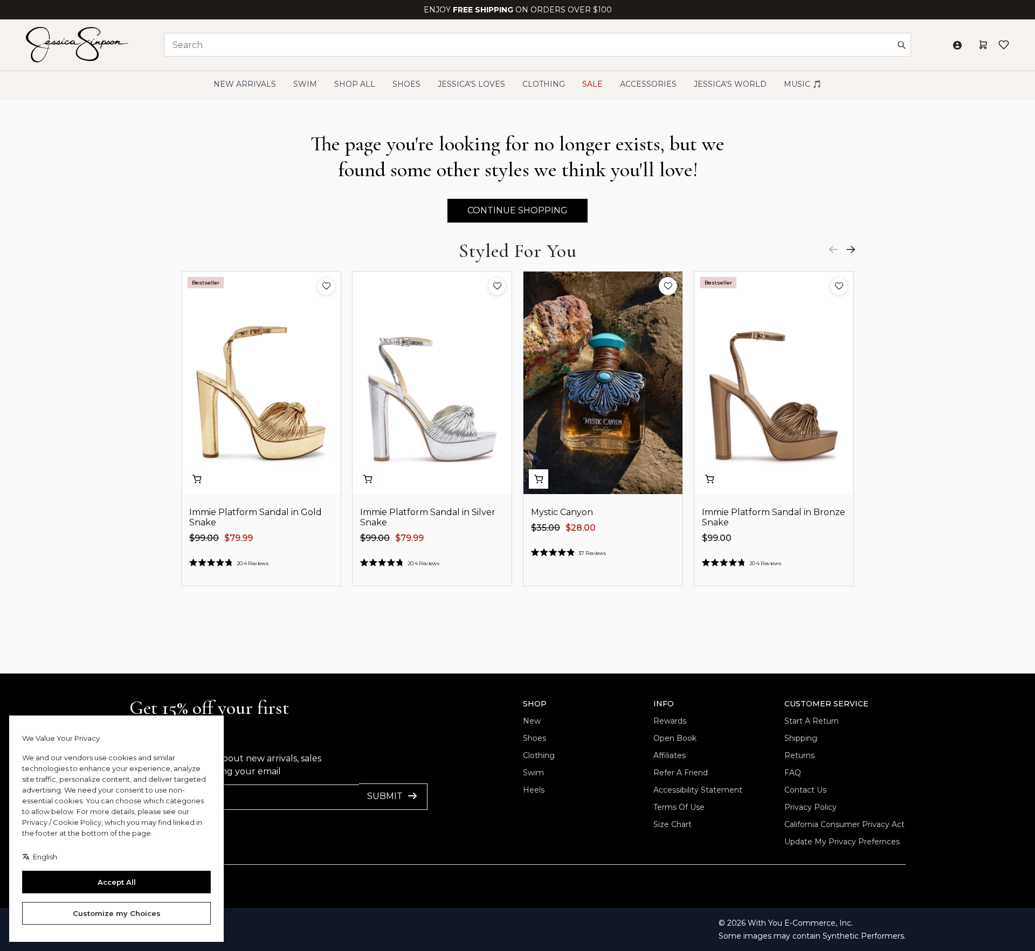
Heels (533, 790)
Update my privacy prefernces (842, 841)
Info (663, 704)
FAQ (792, 773)
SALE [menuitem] (592, 84)
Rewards (669, 721)
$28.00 (580, 528)
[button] (326, 286)
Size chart (672, 824)
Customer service (826, 704)
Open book (674, 738)
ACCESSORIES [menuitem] (648, 84)
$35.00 (545, 528)
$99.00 (204, 538)
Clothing (539, 755)
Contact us (805, 790)
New (532, 721)
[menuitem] (730, 84)
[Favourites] (1003, 44)
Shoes (534, 738)
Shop (535, 704)
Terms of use (679, 807)
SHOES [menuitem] (406, 84)
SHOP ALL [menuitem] (354, 84)
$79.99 (238, 538)
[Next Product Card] (850, 249)
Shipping (800, 738)
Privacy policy (810, 807)
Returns (799, 755)
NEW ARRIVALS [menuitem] (244, 84)
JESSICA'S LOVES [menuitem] (471, 84)
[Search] (901, 44)
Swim (533, 773)
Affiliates (669, 755)
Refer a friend (680, 773)
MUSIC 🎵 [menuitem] (803, 84)
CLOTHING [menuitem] (543, 84)
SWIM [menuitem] (305, 84)
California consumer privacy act (844, 824)
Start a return (811, 721)
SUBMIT (385, 796)
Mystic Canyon (562, 512)
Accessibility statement (697, 790)
